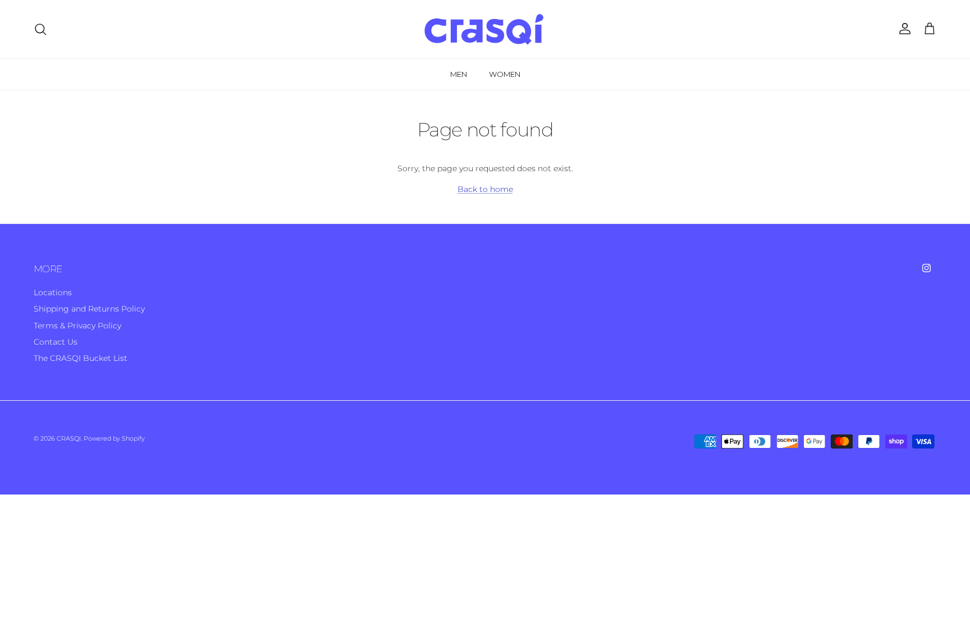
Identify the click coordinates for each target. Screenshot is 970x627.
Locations (53, 292)
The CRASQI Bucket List (80, 358)
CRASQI (69, 438)
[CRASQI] (485, 29)
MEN (458, 74)
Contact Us (55, 342)
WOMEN (504, 74)
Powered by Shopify (114, 438)
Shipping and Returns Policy (89, 309)
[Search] (40, 29)
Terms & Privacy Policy (77, 326)
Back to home (485, 189)
